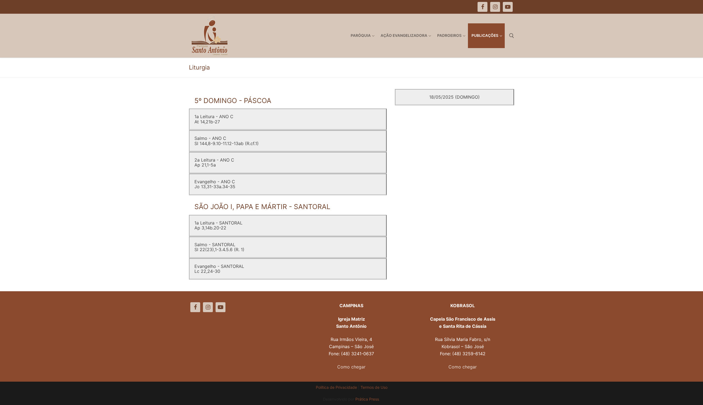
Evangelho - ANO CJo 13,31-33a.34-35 (214, 184)
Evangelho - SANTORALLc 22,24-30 (219, 268)
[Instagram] (208, 307)
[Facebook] (195, 307)
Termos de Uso (374, 387)
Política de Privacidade (336, 387)
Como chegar (351, 367)
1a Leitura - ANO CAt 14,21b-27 (213, 119)
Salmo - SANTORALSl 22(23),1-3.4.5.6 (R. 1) (219, 247)
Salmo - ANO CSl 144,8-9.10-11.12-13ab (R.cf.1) (226, 140)
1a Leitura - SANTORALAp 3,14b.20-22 (218, 225)
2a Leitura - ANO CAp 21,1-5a (214, 162)
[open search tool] (511, 35)
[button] (691, 7)
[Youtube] (220, 307)
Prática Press (367, 399)
